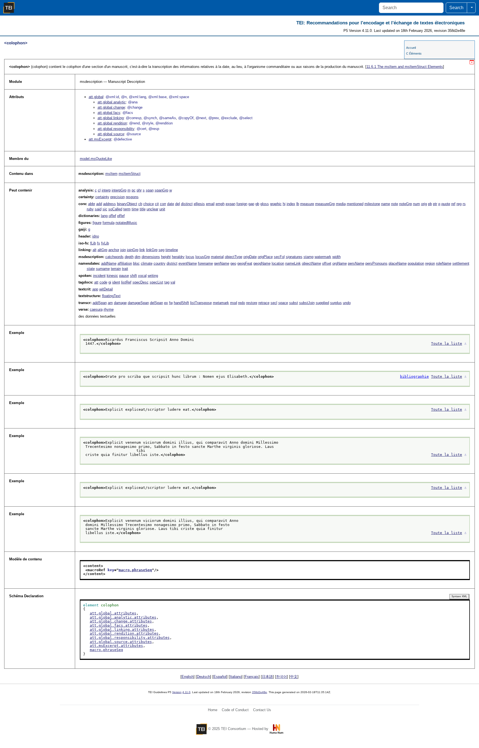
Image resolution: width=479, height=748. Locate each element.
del (177, 204)
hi (284, 204)
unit (162, 209)
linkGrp (151, 250)
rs (464, 204)
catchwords (114, 257)
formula (108, 223)
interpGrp (119, 190)
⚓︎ (465, 343)
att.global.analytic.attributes (123, 617)
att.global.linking (111, 118)
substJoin (307, 303)
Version (177, 692)
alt (94, 250)
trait (125, 269)
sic (105, 209)
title (143, 209)
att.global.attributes (113, 613)
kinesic (112, 276)
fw (171, 303)
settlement (460, 263)
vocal (142, 276)
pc (134, 190)
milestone (372, 204)
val (172, 282)
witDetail (106, 289)
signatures (294, 257)
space (283, 303)
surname (103, 269)
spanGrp (161, 190)
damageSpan (138, 303)
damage (120, 303)
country (159, 263)
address (109, 204)
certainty (102, 197)
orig (424, 204)
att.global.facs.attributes (118, 625)
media (341, 204)
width (336, 257)
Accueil (411, 47)
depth (129, 257)
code (103, 282)
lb (297, 204)
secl (274, 303)
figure (97, 223)
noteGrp (405, 204)
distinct (187, 204)
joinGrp (132, 250)
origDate (250, 257)
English (187, 677)
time (135, 209)
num (416, 204)
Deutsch (203, 677)
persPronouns (376, 263)
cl (99, 190)
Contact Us (262, 710)
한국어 (281, 677)
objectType (233, 257)
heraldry (178, 257)
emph (220, 204)
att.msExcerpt (100, 139)
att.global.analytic (112, 102)
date (170, 204)
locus (190, 257)
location (278, 263)
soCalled (115, 209)
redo (241, 303)
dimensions (151, 257)
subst (293, 303)
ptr (435, 204)
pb (430, 204)
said (98, 209)
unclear (152, 209)
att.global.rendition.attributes (124, 633)
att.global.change (111, 107)
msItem (111, 174)
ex (166, 303)
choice (148, 204)
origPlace (265, 257)
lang (104, 216)
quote (445, 204)
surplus (336, 303)
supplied (322, 303)
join (123, 250)
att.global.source (111, 134)
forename (205, 263)
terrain (116, 269)
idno (95, 236)
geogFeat (244, 263)
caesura (96, 309)
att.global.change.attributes (121, 621)
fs (98, 243)
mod (233, 303)
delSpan (156, 303)
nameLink (293, 263)
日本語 (267, 677)
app (95, 289)
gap (251, 204)
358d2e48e (259, 692)
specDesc (141, 282)
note (394, 204)
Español (219, 677)
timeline (171, 250)
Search (456, 7)
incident (99, 276)
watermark (323, 257)
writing (153, 276)
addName (108, 263)
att (96, 282)
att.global (96, 97)
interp (106, 190)
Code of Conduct (235, 710)
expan (230, 204)
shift (133, 276)
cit (157, 204)
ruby (90, 209)
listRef (126, 282)
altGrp (102, 250)
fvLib (105, 243)
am (110, 303)
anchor (113, 250)
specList (156, 282)
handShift (181, 303)
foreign (241, 204)
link (142, 250)
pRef (121, 216)
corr (163, 204)
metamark (221, 303)
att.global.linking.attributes (122, 629)
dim (138, 257)
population (416, 263)
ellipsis (199, 204)
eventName (188, 263)
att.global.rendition (112, 123)
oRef (112, 216)
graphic (276, 204)
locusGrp (202, 257)
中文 (293, 677)
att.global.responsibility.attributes (130, 637)
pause (124, 276)
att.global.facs (109, 113)
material (217, 257)
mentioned (355, 204)
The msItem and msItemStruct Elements (404, 67)
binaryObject (127, 204)
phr (139, 190)
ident (116, 282)
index (291, 204)
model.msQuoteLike (96, 159)
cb (140, 204)
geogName (262, 263)
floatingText (111, 296)
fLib (93, 243)
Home (212, 710)
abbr (91, 204)
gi (109, 282)
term (127, 209)
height (166, 257)
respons (132, 197)
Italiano (235, 677)
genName (221, 263)
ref (453, 204)
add (99, 204)
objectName (311, 263)
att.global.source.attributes (121, 642)
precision (117, 197)
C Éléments (414, 53)
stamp (309, 257)
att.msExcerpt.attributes (116, 646)
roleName (443, 263)
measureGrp (325, 204)
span (150, 190)
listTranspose (201, 303)
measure (307, 204)
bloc (136, 263)
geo (233, 263)
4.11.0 (186, 692)
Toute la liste (446, 343)
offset (326, 263)
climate (146, 263)
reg (459, 204)
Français (252, 677)
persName (356, 263)
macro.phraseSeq (135, 570)
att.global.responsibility (116, 129)
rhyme (109, 309)
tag (166, 282)
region (430, 263)
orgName (339, 263)
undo (347, 303)
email (210, 204)
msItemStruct (130, 174)
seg (161, 250)
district (172, 263)
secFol (279, 257)
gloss (264, 204)
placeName (398, 263)
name (385, 204)
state (91, 269)
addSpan (100, 303)
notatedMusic (126, 223)
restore (251, 303)
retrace (263, 303)
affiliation (125, 263)
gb (257, 204)
